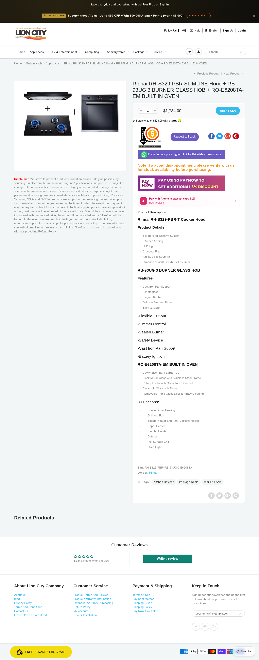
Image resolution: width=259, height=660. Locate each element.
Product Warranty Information (92, 598)
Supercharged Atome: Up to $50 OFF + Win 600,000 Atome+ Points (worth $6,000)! (126, 15)
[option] (70, 125)
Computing (92, 52)
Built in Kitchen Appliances (43, 63)
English (213, 30)
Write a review (167, 558)
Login (242, 30)
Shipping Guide (142, 602)
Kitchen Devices (164, 481)
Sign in (164, 4)
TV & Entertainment (64, 52)
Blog (17, 598)
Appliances (37, 52)
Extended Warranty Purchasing (93, 602)
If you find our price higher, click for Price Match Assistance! (184, 154)
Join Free (148, 4)
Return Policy (81, 607)
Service (157, 52)
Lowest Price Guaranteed (30, 615)
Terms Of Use (141, 594)
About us (19, 594)
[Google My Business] (184, 30)
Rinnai (153, 472)
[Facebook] (179, 30)
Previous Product (207, 73)
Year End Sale (212, 481)
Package (138, 52)
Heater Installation (85, 615)
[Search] (241, 52)
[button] (189, 201)
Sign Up (228, 30)
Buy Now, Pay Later (145, 611)
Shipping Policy (142, 607)
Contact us (21, 611)
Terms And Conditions (28, 607)
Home (21, 52)
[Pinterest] (205, 627)
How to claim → (198, 15)
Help (197, 30)
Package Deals (188, 481)
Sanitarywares (116, 52)
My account (80, 611)
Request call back (184, 136)
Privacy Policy (23, 602)
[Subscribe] (239, 614)
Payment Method (143, 598)
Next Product (232, 73)
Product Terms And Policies (90, 594)
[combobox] (225, 51)
